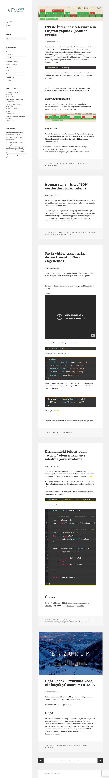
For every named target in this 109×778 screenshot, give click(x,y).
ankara (71, 746)
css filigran (71, 163)
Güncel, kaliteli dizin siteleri (15, 133)
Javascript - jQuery (65, 232)
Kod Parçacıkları (11, 64)
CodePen (86, 91)
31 (79, 761)
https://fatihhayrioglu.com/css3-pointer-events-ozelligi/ (66, 147)
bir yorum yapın (52, 165)
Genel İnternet (10, 58)
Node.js (8, 67)
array (74, 620)
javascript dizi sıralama (52, 622)
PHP (7, 71)
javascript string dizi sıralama (69, 622)
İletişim (8, 25)
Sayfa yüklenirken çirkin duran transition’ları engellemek (66, 257)
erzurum (84, 746)
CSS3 (9, 55)
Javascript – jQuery (12, 61)
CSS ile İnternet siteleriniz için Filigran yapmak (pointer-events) (70, 31)
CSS (7, 52)
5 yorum (70, 432)
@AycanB (75, 91)
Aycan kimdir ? (11, 22)
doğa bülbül (77, 746)
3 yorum (69, 234)
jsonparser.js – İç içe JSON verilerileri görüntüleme (66, 186)
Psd (7, 74)
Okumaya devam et (67, 221)
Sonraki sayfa (100, 760)
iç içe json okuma (90, 232)
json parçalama (49, 234)
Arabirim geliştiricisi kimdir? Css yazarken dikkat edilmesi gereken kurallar (15, 150)
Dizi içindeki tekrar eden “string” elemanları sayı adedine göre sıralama (66, 455)
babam (8, 111)
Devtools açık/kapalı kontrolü (15, 99)
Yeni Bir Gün (10, 77)
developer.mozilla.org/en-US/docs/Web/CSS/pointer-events (67, 152)
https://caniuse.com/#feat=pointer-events (60, 149)
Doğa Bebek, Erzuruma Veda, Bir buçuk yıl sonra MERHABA (70, 683)
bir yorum (50, 747)
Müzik (9, 80)
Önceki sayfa (41, 760)
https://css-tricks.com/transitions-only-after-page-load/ (72, 421)
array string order (82, 620)
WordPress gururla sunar (52, 774)
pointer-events (79, 163)
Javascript (91, 620)
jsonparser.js (59, 234)
